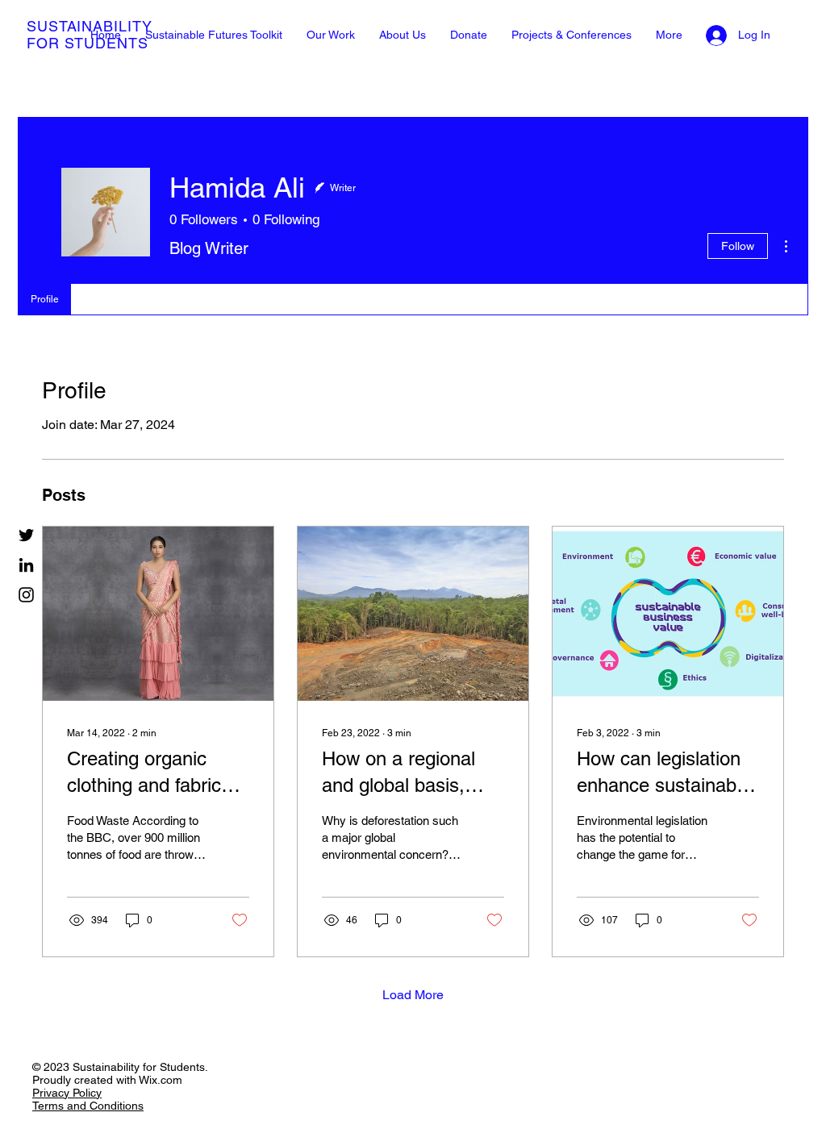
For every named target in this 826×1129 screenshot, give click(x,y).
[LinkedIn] (26, 565)
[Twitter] (26, 535)
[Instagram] (26, 595)
